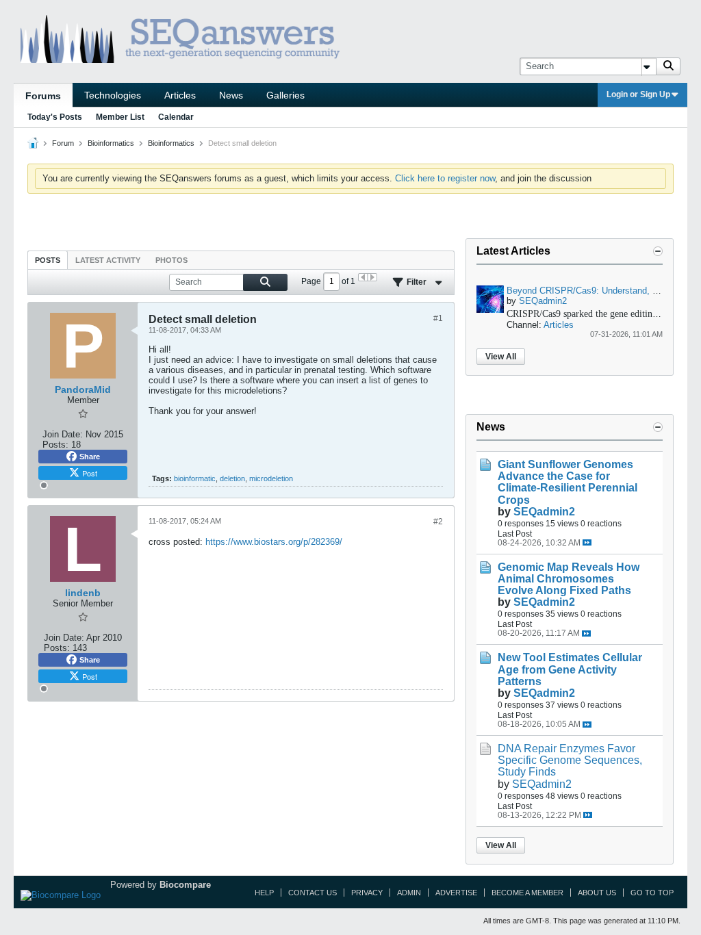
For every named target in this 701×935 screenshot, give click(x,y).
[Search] (668, 66)
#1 (438, 318)
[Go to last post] (587, 542)
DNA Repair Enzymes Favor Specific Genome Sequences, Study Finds (570, 760)
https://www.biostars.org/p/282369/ (273, 542)
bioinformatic (195, 478)
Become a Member (527, 892)
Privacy (367, 892)
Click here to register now (445, 178)
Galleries (285, 95)
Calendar (176, 117)
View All (500, 356)
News (231, 95)
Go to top (652, 892)
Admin (409, 892)
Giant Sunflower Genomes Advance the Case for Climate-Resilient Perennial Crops (567, 482)
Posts (47, 260)
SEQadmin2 (543, 301)
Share (89, 456)
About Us (597, 892)
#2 (438, 521)
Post (89, 472)
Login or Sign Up (638, 94)
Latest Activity (107, 260)
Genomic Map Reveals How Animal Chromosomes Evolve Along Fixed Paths (568, 578)
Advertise (456, 892)
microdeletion (271, 478)
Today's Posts (54, 117)
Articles (180, 95)
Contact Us (312, 892)
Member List (120, 117)
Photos (171, 260)
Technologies (112, 95)
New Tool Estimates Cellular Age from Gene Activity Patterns (570, 669)
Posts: (55, 444)
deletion (232, 478)
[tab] (47, 260)
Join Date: (62, 434)
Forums (43, 95)
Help (264, 892)
